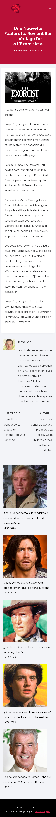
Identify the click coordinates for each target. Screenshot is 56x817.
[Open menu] (50, 8)
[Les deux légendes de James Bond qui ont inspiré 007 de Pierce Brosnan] (28, 750)
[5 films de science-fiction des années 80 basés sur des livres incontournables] (28, 685)
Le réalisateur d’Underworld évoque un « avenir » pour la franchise (14, 426)
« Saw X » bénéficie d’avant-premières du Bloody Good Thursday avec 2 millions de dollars (42, 432)
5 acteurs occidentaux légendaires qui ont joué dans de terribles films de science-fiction (26, 518)
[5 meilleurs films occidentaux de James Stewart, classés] (28, 621)
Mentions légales (42, 811)
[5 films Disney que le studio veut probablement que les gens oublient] (28, 556)
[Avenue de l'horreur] (16, 8)
